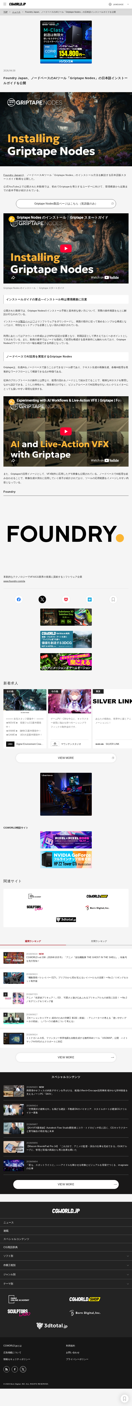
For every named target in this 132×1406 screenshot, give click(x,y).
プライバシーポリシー (77, 1359)
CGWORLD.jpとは (12, 1345)
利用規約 (70, 1345)
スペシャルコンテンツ (16, 1238)
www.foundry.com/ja (14, 581)
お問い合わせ (72, 1352)
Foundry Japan (12, 175)
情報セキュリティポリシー (16, 1359)
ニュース (16, 12)
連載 (6, 1230)
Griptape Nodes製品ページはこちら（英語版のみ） (66, 203)
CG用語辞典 (10, 1247)
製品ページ (26, 321)
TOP (5, 12)
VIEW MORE (66, 757)
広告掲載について (12, 1352)
